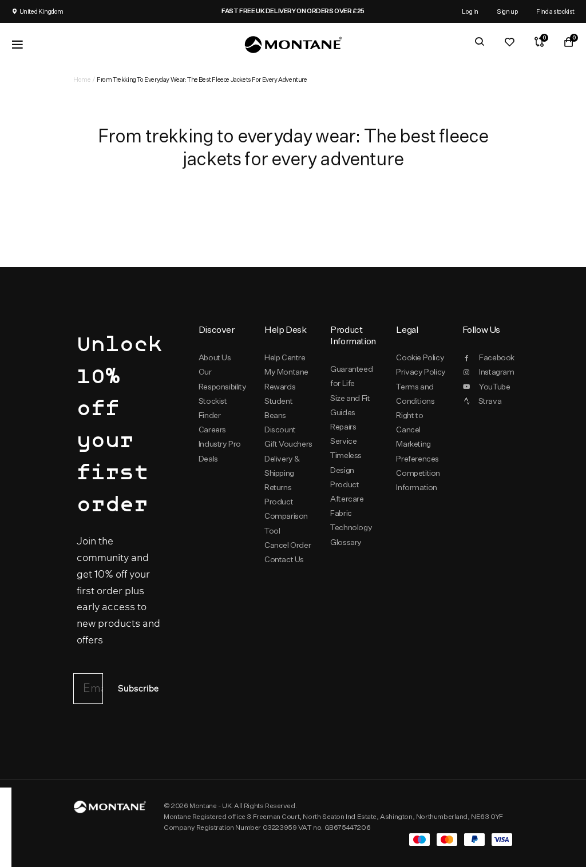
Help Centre (285, 357)
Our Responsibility (222, 379)
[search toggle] (479, 42)
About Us (215, 357)
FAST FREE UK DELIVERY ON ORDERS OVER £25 (293, 11)
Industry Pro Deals (220, 451)
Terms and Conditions (415, 393)
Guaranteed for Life (351, 376)
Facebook (496, 357)
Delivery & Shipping (282, 466)
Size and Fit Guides (350, 405)
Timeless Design (346, 462)
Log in (470, 11)
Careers (212, 429)
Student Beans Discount (280, 415)
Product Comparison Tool (286, 516)
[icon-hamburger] (17, 44)
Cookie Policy (420, 357)
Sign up (507, 11)
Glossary (346, 542)
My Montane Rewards (286, 379)
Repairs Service (343, 434)
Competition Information (418, 480)
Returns (277, 487)
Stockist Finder (213, 408)
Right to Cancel (409, 422)
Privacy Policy (420, 371)
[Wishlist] (509, 42)
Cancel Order (287, 545)
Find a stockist (555, 11)
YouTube (494, 386)
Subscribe (138, 689)
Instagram (496, 371)
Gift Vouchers (288, 443)
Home (81, 79)
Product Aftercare (346, 491)
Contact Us (284, 559)
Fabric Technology (351, 520)
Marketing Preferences (417, 451)
